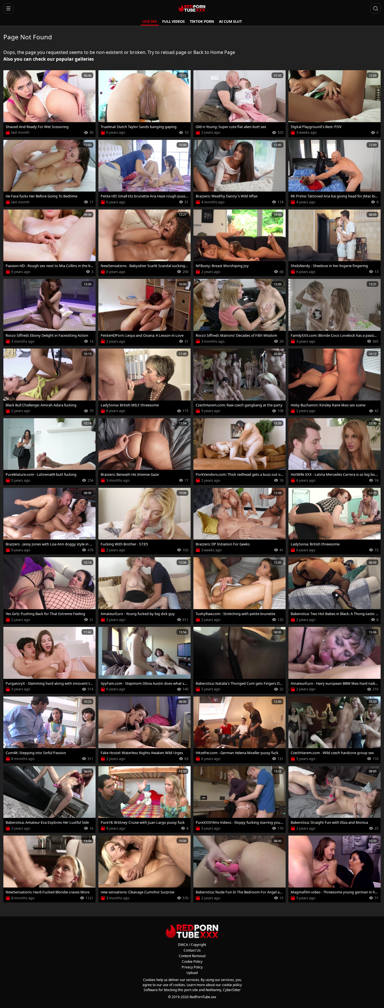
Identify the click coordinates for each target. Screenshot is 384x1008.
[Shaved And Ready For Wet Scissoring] (49, 103)
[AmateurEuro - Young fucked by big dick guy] (144, 590)
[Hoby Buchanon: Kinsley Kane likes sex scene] (334, 382)
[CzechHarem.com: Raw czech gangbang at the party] (239, 382)
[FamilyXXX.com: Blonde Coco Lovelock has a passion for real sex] (334, 312)
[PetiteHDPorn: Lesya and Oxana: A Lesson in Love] (144, 312)
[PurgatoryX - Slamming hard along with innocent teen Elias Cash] (49, 660)
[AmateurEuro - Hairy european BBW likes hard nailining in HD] (334, 660)
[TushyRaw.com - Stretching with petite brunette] (239, 590)
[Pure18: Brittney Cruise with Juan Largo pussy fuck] (144, 799)
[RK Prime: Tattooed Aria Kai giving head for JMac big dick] (334, 173)
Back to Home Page (214, 52)
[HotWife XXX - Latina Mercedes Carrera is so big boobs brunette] (334, 451)
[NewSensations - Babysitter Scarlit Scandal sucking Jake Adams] (144, 243)
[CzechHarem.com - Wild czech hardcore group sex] (334, 730)
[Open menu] (8, 8)
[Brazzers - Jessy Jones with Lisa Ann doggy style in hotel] (49, 521)
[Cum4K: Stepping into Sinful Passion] (49, 730)
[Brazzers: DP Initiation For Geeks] (239, 521)
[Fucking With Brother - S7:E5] (144, 521)
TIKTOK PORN (202, 21)
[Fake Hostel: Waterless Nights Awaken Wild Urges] (144, 730)
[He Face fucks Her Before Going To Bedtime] (49, 173)
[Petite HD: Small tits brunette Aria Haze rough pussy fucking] (144, 173)
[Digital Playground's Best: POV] (334, 103)
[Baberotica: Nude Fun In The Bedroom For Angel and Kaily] (239, 869)
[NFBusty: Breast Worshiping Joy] (239, 243)
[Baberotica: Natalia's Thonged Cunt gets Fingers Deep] (239, 660)
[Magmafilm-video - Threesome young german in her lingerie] (334, 869)
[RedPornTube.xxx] (192, 8)
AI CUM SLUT (230, 21)
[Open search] (376, 8)
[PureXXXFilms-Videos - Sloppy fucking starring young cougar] (239, 799)
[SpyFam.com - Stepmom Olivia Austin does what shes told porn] (144, 660)
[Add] (10, 76)
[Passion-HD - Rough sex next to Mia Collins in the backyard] (49, 243)
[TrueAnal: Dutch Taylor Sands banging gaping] (144, 103)
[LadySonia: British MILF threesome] (144, 382)
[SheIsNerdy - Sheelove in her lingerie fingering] (334, 243)
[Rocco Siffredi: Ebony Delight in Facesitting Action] (49, 312)
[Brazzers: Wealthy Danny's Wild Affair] (239, 173)
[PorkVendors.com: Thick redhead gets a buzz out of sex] (239, 451)
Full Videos (173, 21)
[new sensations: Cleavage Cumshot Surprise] (144, 869)
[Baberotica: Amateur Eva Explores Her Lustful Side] (49, 799)
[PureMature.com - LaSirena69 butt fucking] (49, 451)
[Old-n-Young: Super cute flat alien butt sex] (239, 103)
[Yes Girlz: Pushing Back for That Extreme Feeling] (49, 590)
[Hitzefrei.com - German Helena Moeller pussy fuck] (239, 730)
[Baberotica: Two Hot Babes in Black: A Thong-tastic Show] (334, 590)
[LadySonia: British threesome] (334, 521)
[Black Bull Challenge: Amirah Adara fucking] (49, 382)
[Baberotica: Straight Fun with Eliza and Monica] (334, 799)
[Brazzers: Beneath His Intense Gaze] (144, 451)
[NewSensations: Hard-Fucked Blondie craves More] (49, 869)
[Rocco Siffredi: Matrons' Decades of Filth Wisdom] (239, 312)
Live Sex (149, 21)
